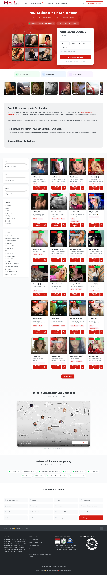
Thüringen (18, 528)
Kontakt (48, 566)
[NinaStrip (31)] (35, 424)
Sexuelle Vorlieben (34, 545)
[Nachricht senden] (45, 188)
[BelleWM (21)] (61, 422)
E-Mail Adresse (63, 47)
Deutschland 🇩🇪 (11, 528)
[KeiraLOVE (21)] (75, 431)
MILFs (26, 3)
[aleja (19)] (31, 406)
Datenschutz (55, 566)
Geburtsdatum (63, 39)
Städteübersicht (33, 539)
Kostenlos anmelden (79, 443)
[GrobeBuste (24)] (50, 428)
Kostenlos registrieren (76, 57)
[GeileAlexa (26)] (64, 410)
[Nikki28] (72, 415)
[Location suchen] (83, 3)
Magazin (50, 3)
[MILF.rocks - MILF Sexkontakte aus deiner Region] (11, 3)
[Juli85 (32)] (42, 417)
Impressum (63, 566)
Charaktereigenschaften (35, 542)
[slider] (5, 164)
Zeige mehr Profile (67, 376)
